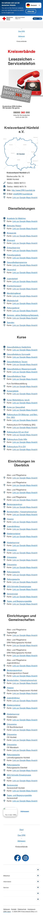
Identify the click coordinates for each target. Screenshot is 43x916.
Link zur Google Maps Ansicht (24, 197)
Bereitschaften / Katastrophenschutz (22, 511)
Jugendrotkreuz (13, 526)
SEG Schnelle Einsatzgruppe (19, 586)
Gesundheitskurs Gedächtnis (19, 347)
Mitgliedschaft (12, 300)
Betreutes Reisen (14, 225)
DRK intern (7, 911)
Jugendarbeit (12, 278)
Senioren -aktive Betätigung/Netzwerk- (23, 315)
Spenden (10, 322)
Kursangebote (12, 390)
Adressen (24, 811)
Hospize (10, 519)
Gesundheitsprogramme (17, 262)
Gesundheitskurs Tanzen (17, 361)
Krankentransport (14, 285)
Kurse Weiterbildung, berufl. (18, 399)
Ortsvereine (12, 550)
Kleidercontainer (13, 533)
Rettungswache (13, 571)
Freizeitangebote (14, 255)
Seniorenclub (12, 593)
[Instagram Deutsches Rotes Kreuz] (25, 858)
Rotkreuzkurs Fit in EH (16, 446)
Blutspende (11, 233)
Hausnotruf (11, 269)
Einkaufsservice (13, 247)
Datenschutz (22, 909)
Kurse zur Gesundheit (16, 407)
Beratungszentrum (14, 504)
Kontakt (13, 909)
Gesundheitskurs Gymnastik (18, 354)
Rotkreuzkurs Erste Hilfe (17, 439)
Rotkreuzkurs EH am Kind (17, 432)
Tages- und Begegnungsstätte (19, 601)
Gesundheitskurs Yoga (16, 376)
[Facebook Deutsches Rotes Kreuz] (17, 858)
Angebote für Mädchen (16, 218)
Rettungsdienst (13, 307)
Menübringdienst (14, 293)
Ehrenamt (11, 240)
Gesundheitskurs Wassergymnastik (21, 368)
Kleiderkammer (13, 542)
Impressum (31, 909)
